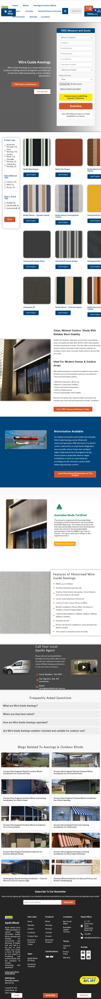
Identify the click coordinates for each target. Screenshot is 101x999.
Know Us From (65, 76)
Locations (45, 16)
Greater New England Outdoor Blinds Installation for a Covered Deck (24, 826)
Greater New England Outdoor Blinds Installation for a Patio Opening (75, 799)
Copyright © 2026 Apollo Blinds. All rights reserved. (11, 990)
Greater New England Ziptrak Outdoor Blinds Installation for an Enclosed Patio (73, 772)
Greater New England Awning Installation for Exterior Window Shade (22, 853)
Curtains (29, 11)
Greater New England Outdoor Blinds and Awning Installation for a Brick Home (24, 799)
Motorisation (18, 16)
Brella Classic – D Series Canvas (68, 307)
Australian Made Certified (70, 515)
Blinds (26, 5)
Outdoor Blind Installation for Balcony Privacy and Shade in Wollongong (75, 879)
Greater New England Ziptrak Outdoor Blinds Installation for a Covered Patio (22, 772)
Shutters (16, 11)
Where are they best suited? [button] (18, 714)
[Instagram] (88, 953)
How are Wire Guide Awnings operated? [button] (25, 722)
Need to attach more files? (70, 89)
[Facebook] (83, 953)
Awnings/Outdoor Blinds (45, 5)
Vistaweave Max (93, 261)
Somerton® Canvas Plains (34, 261)
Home (15, 5)
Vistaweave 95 (29, 307)
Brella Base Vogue (30, 169)
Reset (9, 219)
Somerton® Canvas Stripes (66, 261)
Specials (33, 16)
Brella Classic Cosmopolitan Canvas (67, 216)
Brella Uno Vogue (62, 169)
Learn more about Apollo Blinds (12, 973)
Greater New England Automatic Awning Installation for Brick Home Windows (71, 853)
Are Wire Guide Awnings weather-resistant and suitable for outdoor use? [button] (44, 730)
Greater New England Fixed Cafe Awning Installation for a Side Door (71, 826)
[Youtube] (83, 957)
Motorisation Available (68, 431)
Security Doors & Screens (49, 11)
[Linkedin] (88, 957)
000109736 (11, 980)
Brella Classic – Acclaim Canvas (36, 215)
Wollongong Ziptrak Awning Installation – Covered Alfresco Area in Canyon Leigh (25, 879)
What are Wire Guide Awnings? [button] (20, 705)
